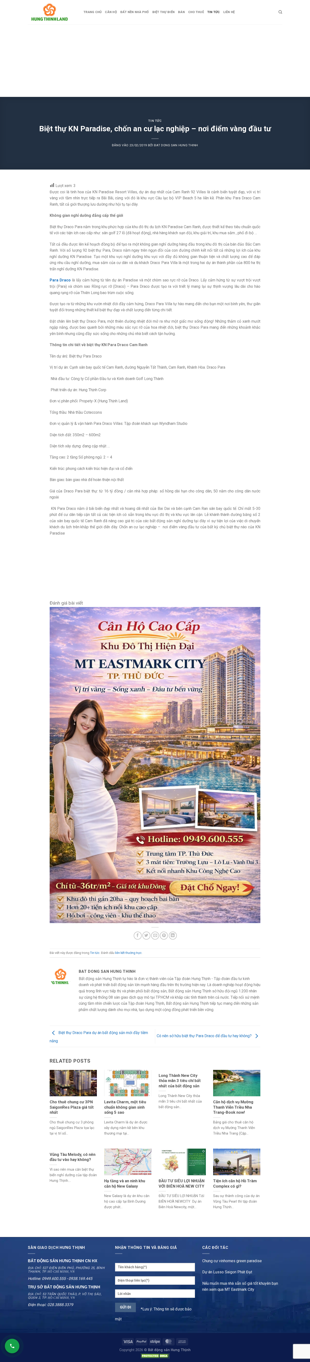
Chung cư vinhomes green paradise (232, 1261)
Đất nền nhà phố (134, 12)
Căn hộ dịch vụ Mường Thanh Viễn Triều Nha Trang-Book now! (233, 1107)
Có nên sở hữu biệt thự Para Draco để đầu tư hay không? (205, 1036)
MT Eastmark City (239, 1289)
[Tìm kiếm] (280, 12)
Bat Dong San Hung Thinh (176, 145)
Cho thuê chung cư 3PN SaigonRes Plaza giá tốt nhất (72, 1107)
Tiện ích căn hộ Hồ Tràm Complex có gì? (235, 1184)
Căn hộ (111, 12)
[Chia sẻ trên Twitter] (146, 936)
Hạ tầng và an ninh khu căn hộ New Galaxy (124, 1184)
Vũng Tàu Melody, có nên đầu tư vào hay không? (72, 1157)
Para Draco (60, 280)
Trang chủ (92, 12)
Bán (181, 12)
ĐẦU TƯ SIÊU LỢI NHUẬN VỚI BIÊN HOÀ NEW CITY (181, 1184)
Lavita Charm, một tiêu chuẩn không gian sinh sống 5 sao (125, 1107)
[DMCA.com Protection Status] (155, 1356)
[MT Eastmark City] (155, 765)
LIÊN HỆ (229, 12)
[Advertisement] (155, 60)
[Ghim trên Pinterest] (164, 936)
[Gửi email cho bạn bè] (155, 936)
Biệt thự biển (163, 12)
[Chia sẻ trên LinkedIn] (173, 936)
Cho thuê (196, 12)
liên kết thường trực (128, 953)
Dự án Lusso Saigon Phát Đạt (227, 1272)
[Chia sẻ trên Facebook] (138, 936)
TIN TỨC (213, 12)
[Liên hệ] (12, 1346)
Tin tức (155, 121)
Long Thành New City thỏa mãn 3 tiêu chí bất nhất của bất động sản (180, 1080)
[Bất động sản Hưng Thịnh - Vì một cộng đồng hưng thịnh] (52, 12)
